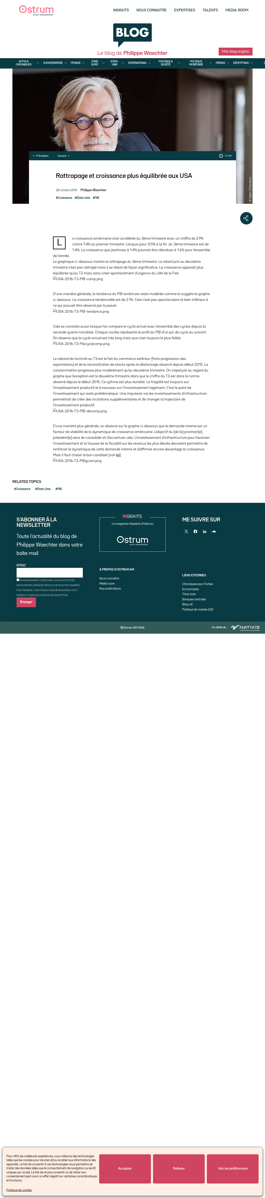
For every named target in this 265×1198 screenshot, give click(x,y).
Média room (107, 583)
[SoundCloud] (214, 531)
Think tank (189, 594)
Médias (220, 63)
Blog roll (187, 604)
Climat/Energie (53, 63)
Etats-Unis (114, 63)
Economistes (190, 589)
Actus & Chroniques (23, 63)
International (137, 63)
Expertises (184, 10)
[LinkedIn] (204, 531)
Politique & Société (166, 63)
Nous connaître (109, 578)
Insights (121, 10)
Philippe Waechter (93, 190)
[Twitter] (186, 531)
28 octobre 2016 (66, 190)
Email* (21, 565)
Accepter (125, 1168)
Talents (210, 10)
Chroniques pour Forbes (197, 584)
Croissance (65, 198)
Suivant (62, 156)
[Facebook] (195, 531)
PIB (97, 198)
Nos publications (110, 588)
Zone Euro (94, 63)
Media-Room (236, 10)
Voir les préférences (233, 1168)
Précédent (42, 156)
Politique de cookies (19, 1190)
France (76, 63)
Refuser (179, 1168)
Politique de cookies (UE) (197, 609)
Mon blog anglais (235, 51)
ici (118, 455)
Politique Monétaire (196, 63)
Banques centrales (194, 599)
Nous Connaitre (151, 10)
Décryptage (241, 63)
